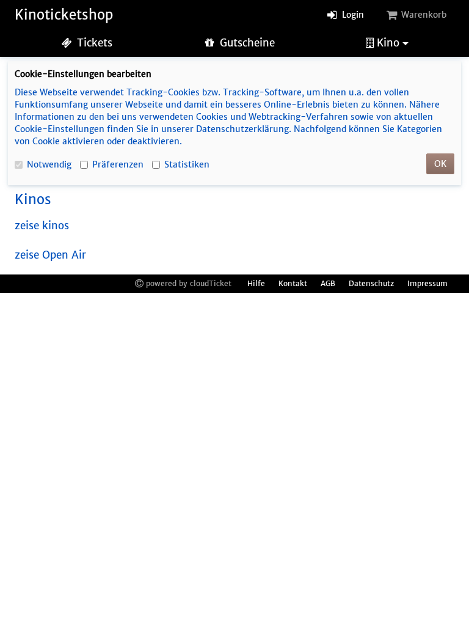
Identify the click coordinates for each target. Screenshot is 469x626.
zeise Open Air (50, 255)
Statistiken (186, 164)
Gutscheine (246, 43)
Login (352, 14)
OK (440, 163)
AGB (328, 283)
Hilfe (256, 283)
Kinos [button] (33, 199)
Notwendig (49, 164)
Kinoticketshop (64, 14)
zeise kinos (42, 226)
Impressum (427, 283)
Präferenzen (118, 164)
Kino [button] (388, 43)
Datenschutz (371, 283)
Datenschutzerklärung (242, 128)
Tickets (93, 43)
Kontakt (292, 283)
